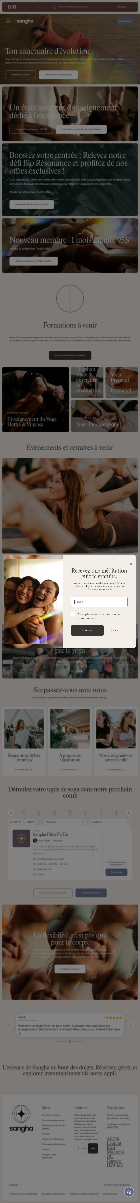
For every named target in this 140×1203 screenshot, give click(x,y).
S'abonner (87, 630)
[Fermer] (131, 564)
